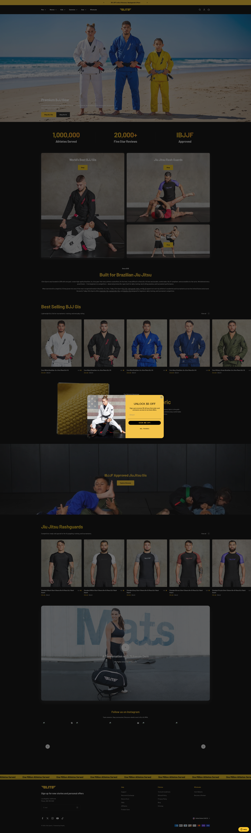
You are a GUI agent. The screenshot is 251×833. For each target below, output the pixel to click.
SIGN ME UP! (145, 423)
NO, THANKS (144, 428)
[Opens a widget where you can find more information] (243, 829)
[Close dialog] (161, 397)
